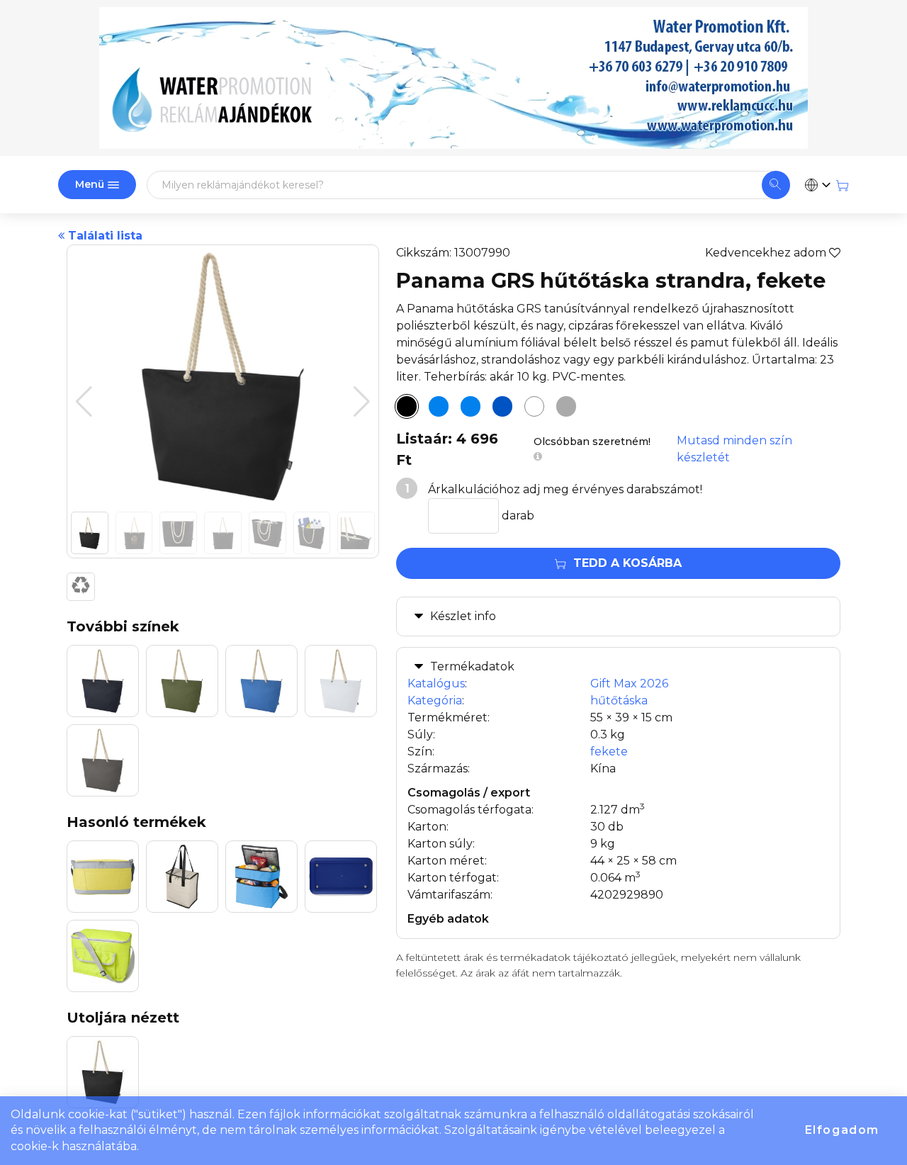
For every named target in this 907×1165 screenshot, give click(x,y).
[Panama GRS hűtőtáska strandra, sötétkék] (438, 406)
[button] (361, 401)
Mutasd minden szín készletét (734, 449)
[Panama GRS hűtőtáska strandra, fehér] (534, 406)
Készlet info (463, 616)
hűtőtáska (619, 700)
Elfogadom (842, 1130)
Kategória (434, 700)
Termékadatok (472, 666)
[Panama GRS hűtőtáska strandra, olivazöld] (470, 406)
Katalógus (436, 683)
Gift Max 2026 (629, 683)
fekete (609, 751)
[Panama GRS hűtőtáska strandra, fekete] (406, 406)
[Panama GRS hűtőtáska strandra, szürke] (566, 406)
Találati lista (103, 235)
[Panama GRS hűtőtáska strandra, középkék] (502, 406)
